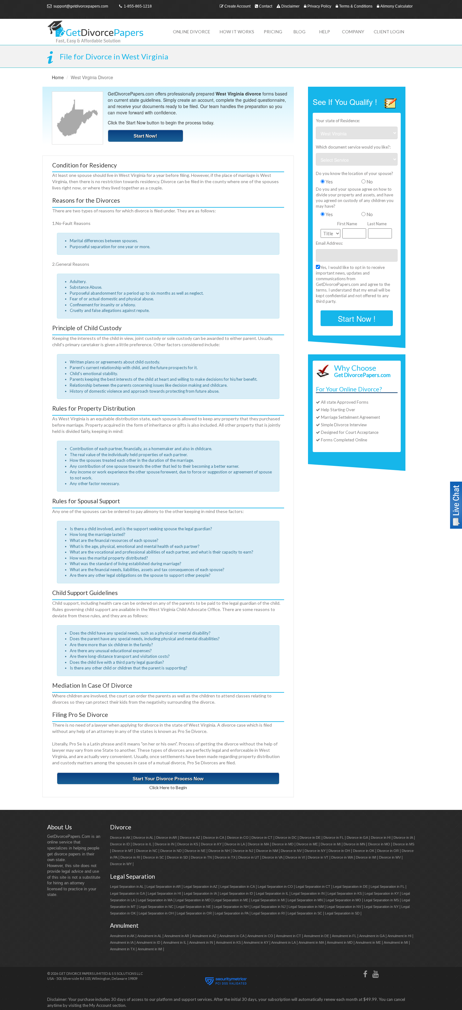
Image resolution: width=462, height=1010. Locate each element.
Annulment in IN (201, 942)
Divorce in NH (219, 851)
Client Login (389, 31)
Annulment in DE (316, 936)
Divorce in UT (248, 857)
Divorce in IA (403, 837)
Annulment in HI (399, 936)
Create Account (236, 6)
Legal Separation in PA (232, 913)
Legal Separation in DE (350, 886)
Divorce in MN (354, 844)
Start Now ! (357, 318)
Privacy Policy (318, 6)
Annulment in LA (283, 942)
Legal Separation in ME (230, 900)
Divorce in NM (267, 851)
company (353, 31)
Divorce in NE (195, 851)
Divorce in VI (295, 857)
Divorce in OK (363, 851)
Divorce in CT (261, 837)
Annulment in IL (174, 942)
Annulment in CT (288, 936)
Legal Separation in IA (200, 893)
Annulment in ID (148, 942)
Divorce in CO (238, 837)
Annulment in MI (396, 942)
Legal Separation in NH (231, 907)
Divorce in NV (291, 851)
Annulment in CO (260, 936)
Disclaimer (290, 6)
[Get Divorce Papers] (105, 32)
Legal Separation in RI (268, 913)
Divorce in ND (171, 851)
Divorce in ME (307, 844)
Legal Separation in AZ (200, 886)
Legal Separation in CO (275, 886)
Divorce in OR (388, 851)
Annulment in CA (232, 936)
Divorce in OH (339, 851)
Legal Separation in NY (381, 907)
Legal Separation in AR (163, 886)
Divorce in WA (342, 857)
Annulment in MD (340, 942)
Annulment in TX (122, 949)
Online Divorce (191, 31)
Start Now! (145, 136)
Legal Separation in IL (272, 893)
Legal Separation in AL (127, 886)
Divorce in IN (164, 844)
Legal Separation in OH (156, 913)
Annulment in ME (368, 942)
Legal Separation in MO (343, 900)
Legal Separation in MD (193, 900)
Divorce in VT (318, 857)
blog (299, 31)
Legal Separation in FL (387, 886)
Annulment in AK (122, 936)
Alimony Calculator (396, 6)
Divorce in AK (120, 837)
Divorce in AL (143, 837)
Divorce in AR (166, 837)
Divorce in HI (381, 837)
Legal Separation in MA (155, 900)
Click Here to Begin (168, 787)
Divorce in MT (122, 851)
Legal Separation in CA (237, 886)
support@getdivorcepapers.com (80, 6)
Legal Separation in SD (342, 913)
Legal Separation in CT (313, 886)
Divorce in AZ (190, 837)
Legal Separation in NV (344, 907)
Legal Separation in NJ (268, 907)
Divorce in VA (272, 857)
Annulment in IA (122, 942)
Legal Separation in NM (306, 907)
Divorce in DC (286, 837)
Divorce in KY (211, 844)
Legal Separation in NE (193, 907)
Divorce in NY (315, 851)
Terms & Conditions (355, 6)
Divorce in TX (225, 857)
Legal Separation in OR (194, 913)
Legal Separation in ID (236, 893)
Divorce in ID (120, 844)
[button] (456, 504)
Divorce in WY (121, 864)
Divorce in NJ (243, 851)
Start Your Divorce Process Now (168, 778)
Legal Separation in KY (382, 893)
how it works (237, 31)
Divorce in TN (201, 857)
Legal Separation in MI (268, 900)
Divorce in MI (331, 844)
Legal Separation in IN (308, 893)
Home (58, 77)
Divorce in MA (258, 844)
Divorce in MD (283, 844)
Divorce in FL (333, 837)
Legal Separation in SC (305, 913)
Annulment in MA (311, 942)
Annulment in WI (150, 949)
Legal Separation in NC (156, 907)
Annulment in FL (344, 936)
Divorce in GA (357, 837)
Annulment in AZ (204, 936)
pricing (273, 31)
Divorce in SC (153, 857)
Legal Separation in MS (381, 900)
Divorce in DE (310, 837)
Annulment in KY (256, 942)
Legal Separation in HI (164, 893)
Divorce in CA (213, 837)
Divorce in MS (403, 844)
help (324, 31)
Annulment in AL (149, 936)
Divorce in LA (234, 844)
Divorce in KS (187, 844)
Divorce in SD (177, 857)
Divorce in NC (146, 851)
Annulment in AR (176, 936)
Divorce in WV (390, 857)
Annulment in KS (228, 942)
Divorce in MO (379, 844)
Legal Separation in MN (305, 900)
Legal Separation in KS (344, 893)
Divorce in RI (130, 857)
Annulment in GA (372, 936)
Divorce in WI (366, 857)
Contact (265, 6)
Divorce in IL (142, 844)
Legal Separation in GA (127, 893)
